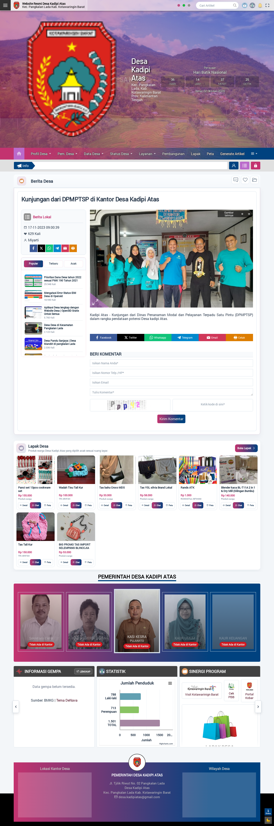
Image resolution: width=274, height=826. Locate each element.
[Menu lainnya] (254, 154)
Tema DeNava (36, 700)
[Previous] (242, 214)
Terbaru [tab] (53, 263)
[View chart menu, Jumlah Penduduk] (140, 683)
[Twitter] (41, 248)
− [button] (25, 785)
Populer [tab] (33, 263)
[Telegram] (57, 248)
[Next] (249, 214)
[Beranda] (19, 153)
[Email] (65, 248)
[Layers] (85, 779)
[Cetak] (73, 248)
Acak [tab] (73, 263)
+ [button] (25, 779)
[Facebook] (33, 248)
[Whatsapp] (49, 248)
